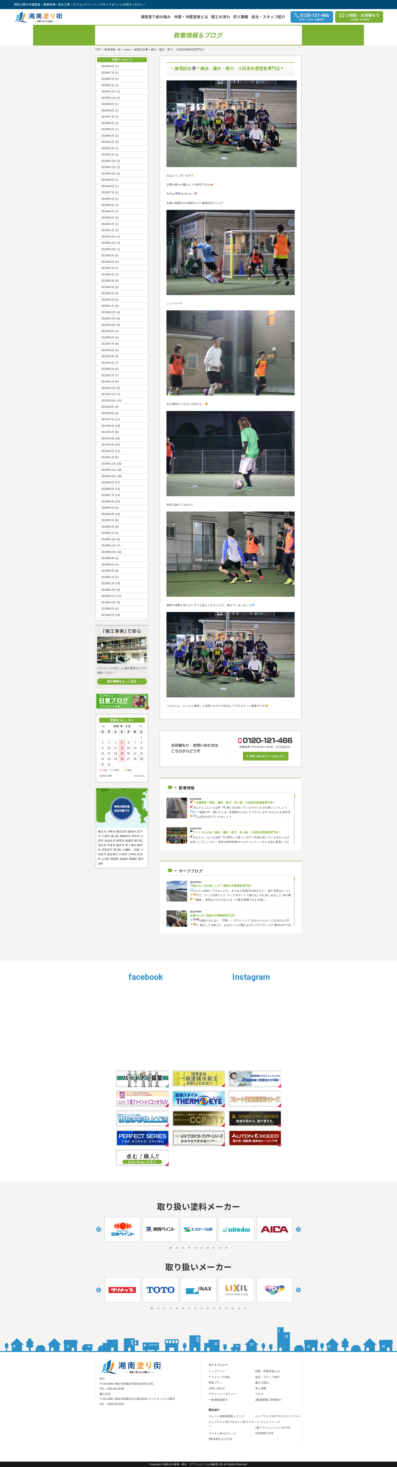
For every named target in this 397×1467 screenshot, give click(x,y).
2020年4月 (107, 514)
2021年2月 (107, 451)
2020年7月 (107, 495)
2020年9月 (107, 482)
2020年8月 (107, 488)
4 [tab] (189, 1248)
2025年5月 (107, 129)
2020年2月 (107, 526)
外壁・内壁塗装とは (191, 16)
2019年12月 (108, 539)
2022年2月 (107, 375)
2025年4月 (107, 135)
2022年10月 (108, 324)
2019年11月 (108, 545)
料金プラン (215, 1382)
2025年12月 (108, 91)
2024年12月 (108, 161)
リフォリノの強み (220, 1377)
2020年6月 (107, 501)
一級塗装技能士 (218, 1399)
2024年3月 (107, 217)
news (127, 49)
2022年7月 (107, 343)
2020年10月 (108, 476)
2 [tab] (177, 1248)
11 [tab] (214, 1309)
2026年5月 (107, 78)
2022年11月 (108, 318)
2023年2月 (107, 299)
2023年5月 (107, 280)
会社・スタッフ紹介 (268, 16)
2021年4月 (107, 438)
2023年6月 (107, 274)
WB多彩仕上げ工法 (220, 1439)
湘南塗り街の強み (156, 16)
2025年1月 (107, 154)
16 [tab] (245, 1309)
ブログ (259, 1393)
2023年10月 (108, 249)
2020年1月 (107, 532)
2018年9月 (107, 608)
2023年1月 (107, 305)
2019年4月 (107, 564)
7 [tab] (208, 1248)
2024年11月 (108, 167)
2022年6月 (107, 350)
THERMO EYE (264, 1433)
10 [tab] (226, 1248)
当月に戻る (139, 776)
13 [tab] (226, 1309)
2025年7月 (107, 116)
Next (298, 1229)
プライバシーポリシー (222, 1393)
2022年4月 (107, 362)
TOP (98, 49)
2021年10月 (108, 400)
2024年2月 (107, 224)
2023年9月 (107, 255)
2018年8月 (107, 615)
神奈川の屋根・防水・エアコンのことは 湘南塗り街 (194, 1464)
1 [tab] (171, 1248)
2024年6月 (107, 198)
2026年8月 (107, 66)
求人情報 (240, 16)
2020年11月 (108, 469)
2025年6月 (107, 123)
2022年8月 (107, 337)
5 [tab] (195, 1248)
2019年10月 (108, 552)
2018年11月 (108, 596)
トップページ (217, 1371)
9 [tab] (220, 1248)
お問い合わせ (217, 1388)
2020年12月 (108, 463)
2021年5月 (107, 432)
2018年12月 (108, 589)
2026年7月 (107, 72)
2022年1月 (107, 381)
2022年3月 (107, 369)
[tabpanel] (122, 1229)
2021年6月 (107, 425)
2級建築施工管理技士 (268, 1399)
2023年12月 (108, 236)
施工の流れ (220, 16)
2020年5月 (107, 507)
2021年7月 (107, 419)
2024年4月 (107, 211)
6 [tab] (202, 1248)
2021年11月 (108, 394)
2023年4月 (107, 287)
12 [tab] (220, 1309)
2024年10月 (108, 173)
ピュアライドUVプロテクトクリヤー (277, 1416)
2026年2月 (107, 85)
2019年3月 (107, 570)
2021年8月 (107, 413)
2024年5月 (107, 205)
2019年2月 (107, 577)
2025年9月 (107, 104)
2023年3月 (107, 293)
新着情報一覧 (112, 49)
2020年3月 (107, 520)
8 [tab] (214, 1248)
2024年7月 (107, 192)
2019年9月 (107, 558)
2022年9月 (107, 331)
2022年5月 (107, 356)
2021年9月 (107, 406)
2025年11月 (108, 97)
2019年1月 (107, 583)
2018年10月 (108, 602)
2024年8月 (107, 186)
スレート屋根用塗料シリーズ (226, 1416)
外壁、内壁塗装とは (267, 1371)
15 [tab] (239, 1309)
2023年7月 (107, 268)
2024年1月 (107, 230)
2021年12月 (108, 388)
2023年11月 (108, 242)
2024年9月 (107, 179)
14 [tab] (233, 1309)
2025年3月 (107, 141)
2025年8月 (107, 110)
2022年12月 (108, 312)
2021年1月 (107, 457)
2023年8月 (107, 261)
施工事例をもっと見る (122, 681)
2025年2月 (107, 148)
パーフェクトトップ (267, 1422)
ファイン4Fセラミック (223, 1433)
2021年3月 (107, 444)
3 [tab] (183, 1248)
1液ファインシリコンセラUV (273, 1427)
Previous (98, 1229)
